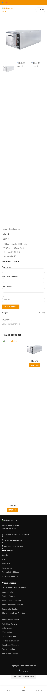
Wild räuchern (7, 632)
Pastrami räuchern (9, 649)
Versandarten (7, 568)
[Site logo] (9, 10)
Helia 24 (12, 506)
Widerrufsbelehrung (10, 576)
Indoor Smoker (8, 592)
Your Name (6, 267)
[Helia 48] (34, 349)
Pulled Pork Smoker (10, 624)
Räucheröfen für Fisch (10, 620)
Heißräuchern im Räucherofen (14, 588)
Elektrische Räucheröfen (11, 601)
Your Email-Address (9, 277)
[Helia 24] (12, 422)
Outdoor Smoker (8, 596)
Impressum (6, 564)
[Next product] (44, 229)
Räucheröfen (14, 229)
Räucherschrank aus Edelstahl (13, 613)
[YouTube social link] (44, 2)
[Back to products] (41, 229)
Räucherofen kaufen (10, 609)
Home (4, 229)
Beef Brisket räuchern (10, 653)
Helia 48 (34, 361)
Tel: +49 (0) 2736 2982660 (13, 540)
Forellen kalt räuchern (10, 641)
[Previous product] (38, 229)
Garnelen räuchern (9, 637)
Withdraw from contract (23, 677)
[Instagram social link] (41, 2)
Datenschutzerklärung (10, 572)
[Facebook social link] (38, 2)
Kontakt (5, 555)
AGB (3, 559)
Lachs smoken (7, 628)
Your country (7, 286)
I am (3, 296)
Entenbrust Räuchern (10, 645)
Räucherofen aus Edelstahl (12, 605)
